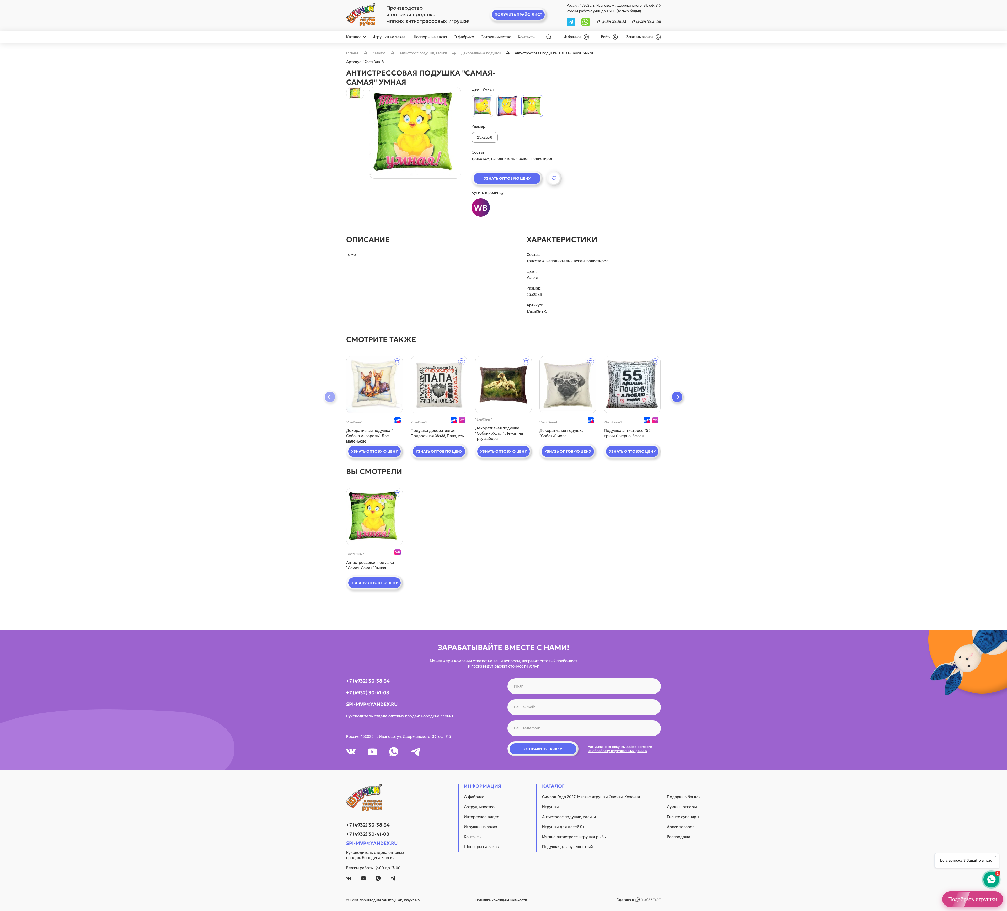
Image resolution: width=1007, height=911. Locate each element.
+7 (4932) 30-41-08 (646, 22)
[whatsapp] (585, 21)
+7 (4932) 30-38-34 (611, 22)
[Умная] (532, 106)
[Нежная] (482, 106)
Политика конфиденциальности (501, 900)
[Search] (548, 37)
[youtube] (372, 751)
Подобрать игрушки (972, 899)
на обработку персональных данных (617, 751)
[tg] (571, 21)
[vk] (351, 751)
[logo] (360, 14)
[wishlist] (397, 361)
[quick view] (374, 384)
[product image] (415, 133)
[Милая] (507, 106)
